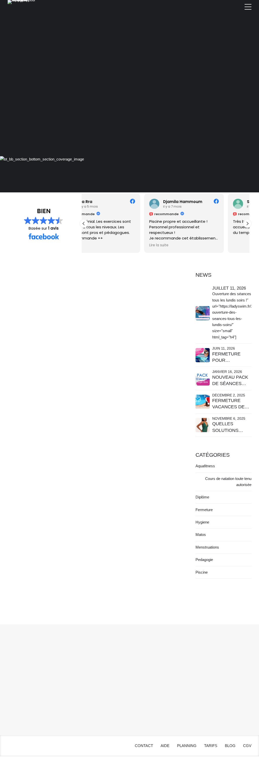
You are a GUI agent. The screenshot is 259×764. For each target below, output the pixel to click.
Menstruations (207, 547)
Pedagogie (204, 559)
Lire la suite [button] (98, 245)
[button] (247, 223)
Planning (78, 681)
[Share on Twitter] (22, 472)
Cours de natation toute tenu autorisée (228, 481)
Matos (44, 386)
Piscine (67, 386)
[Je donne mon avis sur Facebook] (96, 327)
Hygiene (20, 386)
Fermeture (204, 510)
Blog (74, 694)
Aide (74, 675)
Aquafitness (205, 466)
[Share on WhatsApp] (42, 472)
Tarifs (75, 688)
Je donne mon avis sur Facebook (86, 406)
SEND (237, 669)
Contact (77, 669)
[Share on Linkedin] (32, 472)
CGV (75, 700)
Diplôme (202, 497)
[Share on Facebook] (12, 472)
